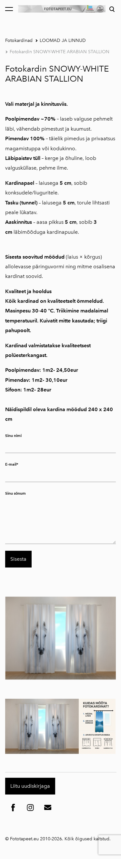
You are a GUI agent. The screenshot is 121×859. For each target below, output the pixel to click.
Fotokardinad (19, 40)
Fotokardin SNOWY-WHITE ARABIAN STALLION (59, 51)
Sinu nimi (13, 435)
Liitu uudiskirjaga (30, 786)
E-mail (10, 464)
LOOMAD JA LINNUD (63, 40)
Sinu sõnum (15, 493)
